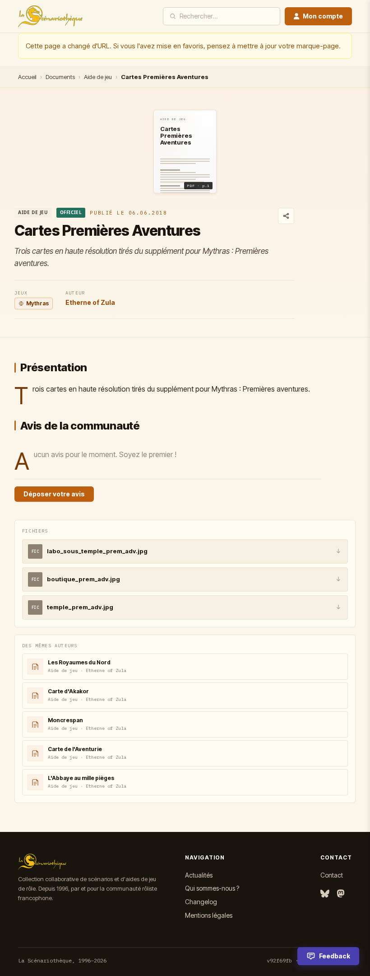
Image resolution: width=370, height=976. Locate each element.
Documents (60, 76)
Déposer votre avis (54, 494)
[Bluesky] (324, 894)
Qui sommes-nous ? (212, 888)
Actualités (199, 875)
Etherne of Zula (90, 302)
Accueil (27, 76)
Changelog (201, 902)
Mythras (37, 303)
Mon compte (323, 16)
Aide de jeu (98, 76)
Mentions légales (208, 915)
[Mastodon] (341, 894)
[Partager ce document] (286, 216)
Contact (331, 875)
